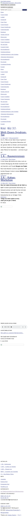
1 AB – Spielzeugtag (6, 464)
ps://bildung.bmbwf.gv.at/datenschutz (12, 491)
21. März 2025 (4, 138)
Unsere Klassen (4, 24)
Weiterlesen (3, 154)
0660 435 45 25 (5, 496)
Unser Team (4, 22)
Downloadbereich (5, 49)
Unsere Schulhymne (6, 27)
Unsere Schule (4, 14)
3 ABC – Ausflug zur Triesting (8, 466)
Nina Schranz (12, 159)
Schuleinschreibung (5, 52)
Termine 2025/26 (5, 34)
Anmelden (3, 479)
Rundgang (3, 32)
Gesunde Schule (5, 47)
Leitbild (2, 17)
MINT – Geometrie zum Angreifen (9, 471)
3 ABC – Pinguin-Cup (6, 469)
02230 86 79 (4, 498)
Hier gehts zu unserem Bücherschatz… (12, 333)
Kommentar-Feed (5, 484)
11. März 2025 (4, 159)
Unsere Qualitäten (5, 39)
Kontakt (3, 67)
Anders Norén (12, 515)
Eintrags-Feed (4, 481)
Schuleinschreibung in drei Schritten (9, 54)
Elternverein (4, 37)
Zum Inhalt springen (6, 1)
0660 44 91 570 (5, 506)
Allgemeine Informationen (7, 57)
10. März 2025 (4, 183)
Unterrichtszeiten (5, 29)
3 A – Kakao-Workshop (8, 178)
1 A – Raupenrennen (13, 156)
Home (2, 12)
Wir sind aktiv (4, 44)
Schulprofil (3, 19)
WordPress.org (4, 486)
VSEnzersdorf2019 (13, 138)
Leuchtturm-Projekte (6, 64)
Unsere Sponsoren (5, 42)
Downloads (3, 62)
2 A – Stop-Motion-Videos (7, 474)
